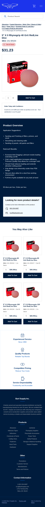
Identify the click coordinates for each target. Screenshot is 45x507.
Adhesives (13, 433)
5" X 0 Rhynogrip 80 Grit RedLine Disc (31, 259)
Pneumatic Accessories (32, 433)
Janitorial (32, 428)
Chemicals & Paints (13, 436)
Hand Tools (12, 444)
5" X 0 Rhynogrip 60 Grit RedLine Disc (11, 259)
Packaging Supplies (32, 430)
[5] (12, 246)
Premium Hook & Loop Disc (25, 26)
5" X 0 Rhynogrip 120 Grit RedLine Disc (31, 305)
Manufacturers (22, 466)
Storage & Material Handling (32, 441)
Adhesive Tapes (13, 430)
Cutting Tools (13, 439)
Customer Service (22, 464)
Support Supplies (32, 444)
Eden (32, 502)
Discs (4, 26)
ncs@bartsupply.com (16, 213)
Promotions (22, 461)
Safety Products (32, 439)
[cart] (34, 6)
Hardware (13, 447)
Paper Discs (11, 26)
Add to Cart (30, 98)
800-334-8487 (14, 208)
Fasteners (13, 441)
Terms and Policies (22, 469)
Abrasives (5, 24)
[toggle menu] (41, 6)
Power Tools (32, 436)
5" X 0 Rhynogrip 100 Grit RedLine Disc (11, 305)
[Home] (10, 6)
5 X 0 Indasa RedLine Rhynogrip (12, 28)
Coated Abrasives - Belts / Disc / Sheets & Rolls (25, 24)
